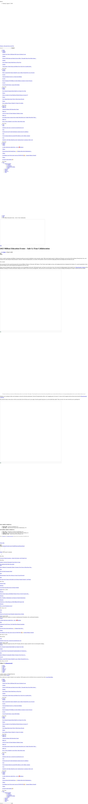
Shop (3, 162)
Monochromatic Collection (81, 267)
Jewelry (3, 69)
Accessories (9, 165)
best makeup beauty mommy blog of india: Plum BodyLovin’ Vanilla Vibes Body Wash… (19, 117)
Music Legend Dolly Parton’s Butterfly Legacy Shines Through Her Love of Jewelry (18, 72)
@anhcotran (3, 536)
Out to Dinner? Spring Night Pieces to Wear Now (11, 62)
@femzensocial (8, 663)
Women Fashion (8, 163)
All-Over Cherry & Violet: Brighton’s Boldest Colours (12, 113)
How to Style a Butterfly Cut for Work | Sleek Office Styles (13, 121)
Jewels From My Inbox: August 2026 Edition (11, 84)
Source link (2, 542)
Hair (1, 245)
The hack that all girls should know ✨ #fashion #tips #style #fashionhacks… (17, 151)
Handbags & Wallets (11, 166)
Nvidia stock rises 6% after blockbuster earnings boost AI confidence (15, 131)
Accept (47, 677)
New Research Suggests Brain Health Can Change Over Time (14, 91)
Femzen (3, 142)
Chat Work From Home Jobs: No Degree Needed (9, 587)
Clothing (8, 164)
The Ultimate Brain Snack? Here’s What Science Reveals (13, 99)
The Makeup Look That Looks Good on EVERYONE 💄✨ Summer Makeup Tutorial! (19, 155)
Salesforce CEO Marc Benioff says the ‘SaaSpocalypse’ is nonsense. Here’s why (17, 139)
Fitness (3, 87)
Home (3, 50)
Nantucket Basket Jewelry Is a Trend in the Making (12, 76)
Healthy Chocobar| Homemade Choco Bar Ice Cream (10, 562)
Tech (3, 124)
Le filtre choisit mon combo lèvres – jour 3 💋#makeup (12, 147)
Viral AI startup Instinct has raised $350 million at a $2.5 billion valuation (16, 135)
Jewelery (6, 169)
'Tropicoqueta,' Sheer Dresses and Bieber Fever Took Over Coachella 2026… (17, 66)
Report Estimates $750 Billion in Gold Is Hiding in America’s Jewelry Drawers (17, 80)
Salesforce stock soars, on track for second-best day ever (13, 127)
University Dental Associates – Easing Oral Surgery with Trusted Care (13, 558)
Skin (1, 611)
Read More (51, 677)
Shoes (8, 167)
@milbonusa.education (10, 536)
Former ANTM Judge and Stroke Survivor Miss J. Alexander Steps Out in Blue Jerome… (19, 58)
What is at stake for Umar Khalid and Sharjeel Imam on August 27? (15, 95)
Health (1, 648)
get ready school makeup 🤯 (7, 159)
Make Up (4, 106)
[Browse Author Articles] (2, 551)
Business (1, 585)
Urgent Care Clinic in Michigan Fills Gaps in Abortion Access (14, 54)
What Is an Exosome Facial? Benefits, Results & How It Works (12, 614)
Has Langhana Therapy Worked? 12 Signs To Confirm (12, 103)
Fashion (3, 51)
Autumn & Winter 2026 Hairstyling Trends (10, 109)
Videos (3, 144)
